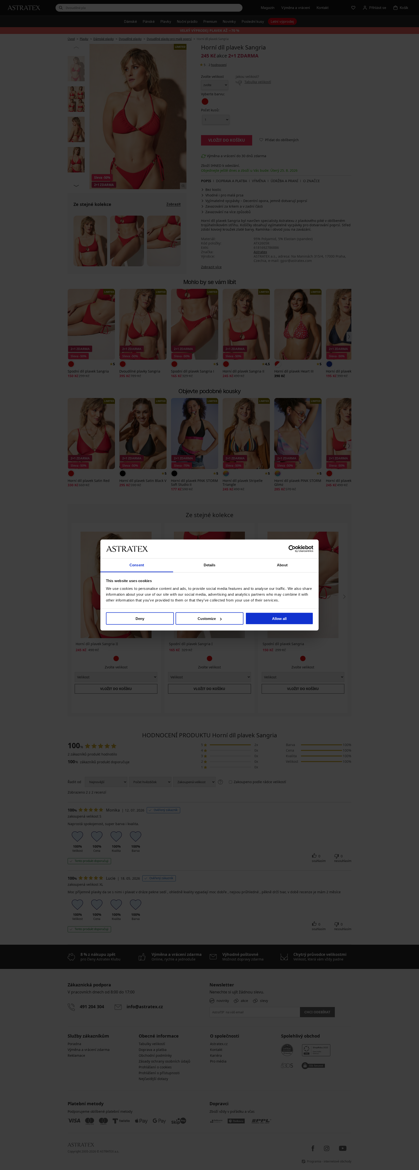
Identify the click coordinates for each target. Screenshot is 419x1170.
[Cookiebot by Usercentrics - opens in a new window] (292, 548)
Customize (207, 619)
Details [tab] (210, 565)
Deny (140, 619)
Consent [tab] (136, 565)
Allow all (279, 619)
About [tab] (282, 565)
